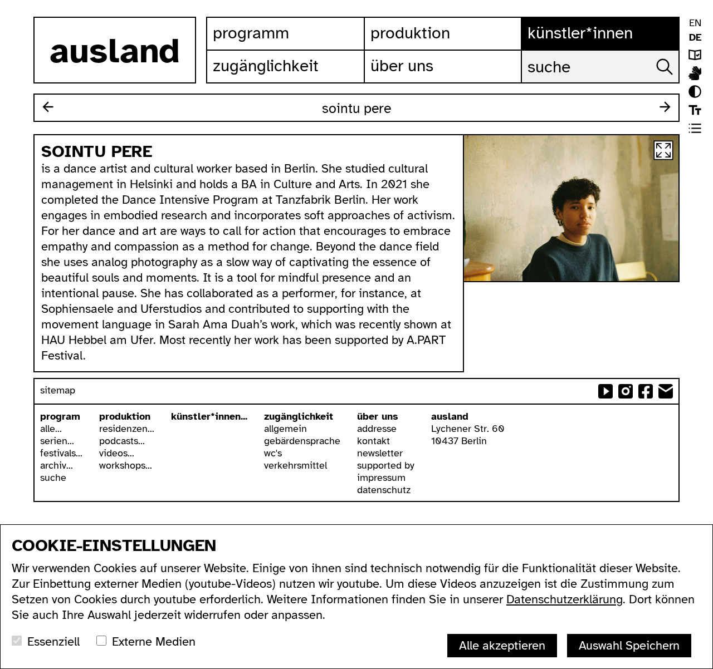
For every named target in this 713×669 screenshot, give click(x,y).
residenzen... (126, 428)
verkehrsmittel (295, 465)
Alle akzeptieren (502, 645)
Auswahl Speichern (629, 645)
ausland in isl (695, 73)
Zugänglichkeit (266, 65)
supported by (385, 465)
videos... (116, 453)
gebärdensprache (302, 441)
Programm (251, 32)
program (60, 416)
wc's (273, 453)
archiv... (56, 465)
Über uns (401, 65)
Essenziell (53, 641)
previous (48, 107)
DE (695, 37)
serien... (57, 441)
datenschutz (384, 490)
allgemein (285, 428)
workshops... (125, 465)
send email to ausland (665, 391)
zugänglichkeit (298, 416)
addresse (377, 428)
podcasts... (122, 441)
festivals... (61, 453)
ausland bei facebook (645, 391)
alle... (51, 428)
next (665, 107)
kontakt (373, 441)
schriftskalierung (695, 110)
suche (53, 477)
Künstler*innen (580, 32)
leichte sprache (695, 55)
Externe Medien (154, 641)
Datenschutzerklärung (564, 599)
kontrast (695, 92)
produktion (124, 416)
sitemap (57, 390)
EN (695, 23)
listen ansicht (695, 128)
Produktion (410, 32)
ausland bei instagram (625, 391)
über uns (377, 416)
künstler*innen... (209, 416)
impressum (381, 477)
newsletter (380, 453)
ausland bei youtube (605, 391)
